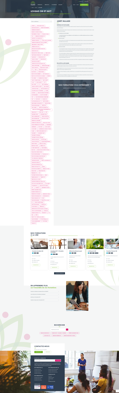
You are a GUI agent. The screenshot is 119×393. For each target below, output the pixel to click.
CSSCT (58, 69)
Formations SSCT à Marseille (38, 377)
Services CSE (47, 4)
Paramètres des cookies (51, 381)
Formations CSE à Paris (37, 369)
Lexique (74, 4)
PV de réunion (54, 4)
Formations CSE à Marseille (38, 370)
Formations (40, 4)
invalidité (91, 59)
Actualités (60, 4)
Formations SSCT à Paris (37, 378)
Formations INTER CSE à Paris (52, 370)
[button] (93, 235)
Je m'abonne (58, 360)
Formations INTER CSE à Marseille (53, 369)
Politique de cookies (51, 377)
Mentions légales (50, 378)
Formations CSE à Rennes (38, 373)
